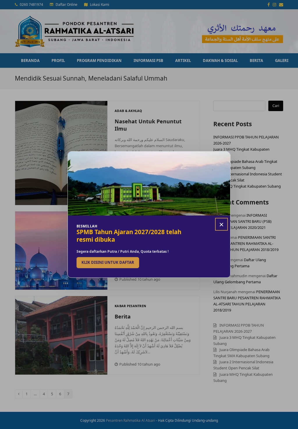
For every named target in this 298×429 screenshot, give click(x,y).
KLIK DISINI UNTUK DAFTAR (107, 262)
